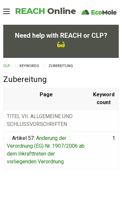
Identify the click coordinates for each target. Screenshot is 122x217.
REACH (45, 11)
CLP (6, 66)
